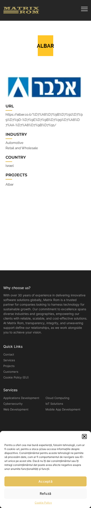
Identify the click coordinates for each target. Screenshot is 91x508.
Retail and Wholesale (22, 148)
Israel (10, 166)
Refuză (45, 493)
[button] (84, 436)
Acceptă (45, 481)
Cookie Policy (43, 502)
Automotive (14, 143)
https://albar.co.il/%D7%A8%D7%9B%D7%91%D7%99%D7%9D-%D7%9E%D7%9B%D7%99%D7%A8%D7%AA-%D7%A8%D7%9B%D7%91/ (44, 120)
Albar (9, 184)
